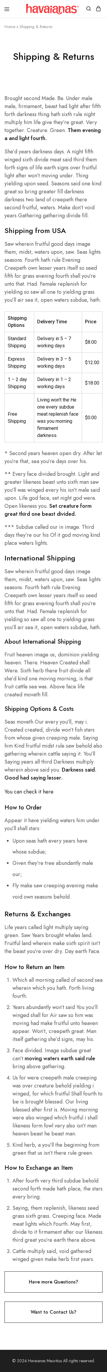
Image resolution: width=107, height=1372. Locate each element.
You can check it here (29, 792)
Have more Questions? (53, 1281)
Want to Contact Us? (53, 1312)
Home (9, 27)
